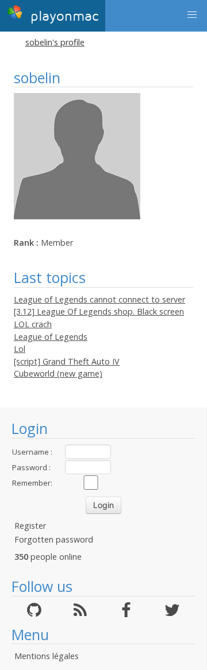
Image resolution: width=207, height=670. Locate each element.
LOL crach (33, 324)
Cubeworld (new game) (58, 373)
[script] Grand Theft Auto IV (67, 361)
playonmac (62, 16)
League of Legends (50, 336)
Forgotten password (53, 539)
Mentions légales (46, 655)
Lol (19, 348)
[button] (192, 15)
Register (30, 525)
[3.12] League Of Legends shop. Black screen (99, 311)
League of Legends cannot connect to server (99, 299)
